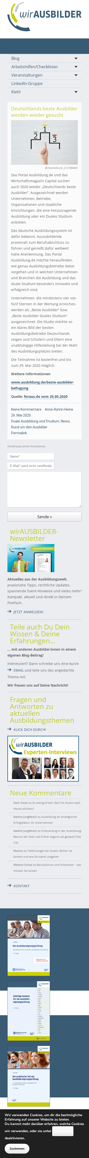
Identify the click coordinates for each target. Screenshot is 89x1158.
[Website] (44, 16)
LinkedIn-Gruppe (27, 83)
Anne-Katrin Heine (59, 409)
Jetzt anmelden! (29, 612)
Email (19, 670)
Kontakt (22, 886)
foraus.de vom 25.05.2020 (45, 396)
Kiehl (16, 92)
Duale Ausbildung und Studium (35, 421)
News (65, 421)
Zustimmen (17, 1149)
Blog (15, 58)
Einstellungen (62, 1131)
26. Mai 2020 (21, 415)
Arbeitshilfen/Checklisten (34, 66)
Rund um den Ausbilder (29, 427)
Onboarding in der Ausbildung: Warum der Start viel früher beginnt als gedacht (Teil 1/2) (47, 836)
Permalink (19, 433)
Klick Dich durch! (30, 729)
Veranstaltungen (27, 75)
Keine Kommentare (26, 409)
